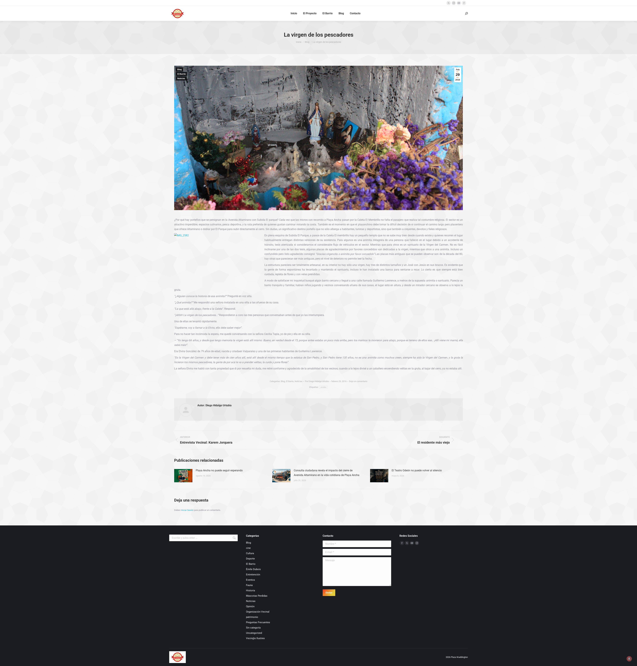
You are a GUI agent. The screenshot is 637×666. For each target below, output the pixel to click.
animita (323, 387)
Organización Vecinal (257, 611)
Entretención (253, 574)
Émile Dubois (253, 569)
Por (317, 381)
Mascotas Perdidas (256, 595)
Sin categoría (253, 627)
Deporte (250, 558)
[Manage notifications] (629, 658)
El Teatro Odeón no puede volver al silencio (417, 470)
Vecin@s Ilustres (255, 638)
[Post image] (183, 475)
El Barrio (181, 74)
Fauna (249, 585)
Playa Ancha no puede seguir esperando (219, 470)
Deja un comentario (358, 381)
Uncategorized (254, 632)
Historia (250, 590)
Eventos (250, 579)
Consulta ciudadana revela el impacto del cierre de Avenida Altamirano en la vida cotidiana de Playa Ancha (326, 473)
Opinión (250, 606)
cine (248, 548)
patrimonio (252, 617)
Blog (179, 69)
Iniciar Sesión (187, 510)
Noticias (181, 78)
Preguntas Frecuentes (258, 622)
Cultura (250, 553)
